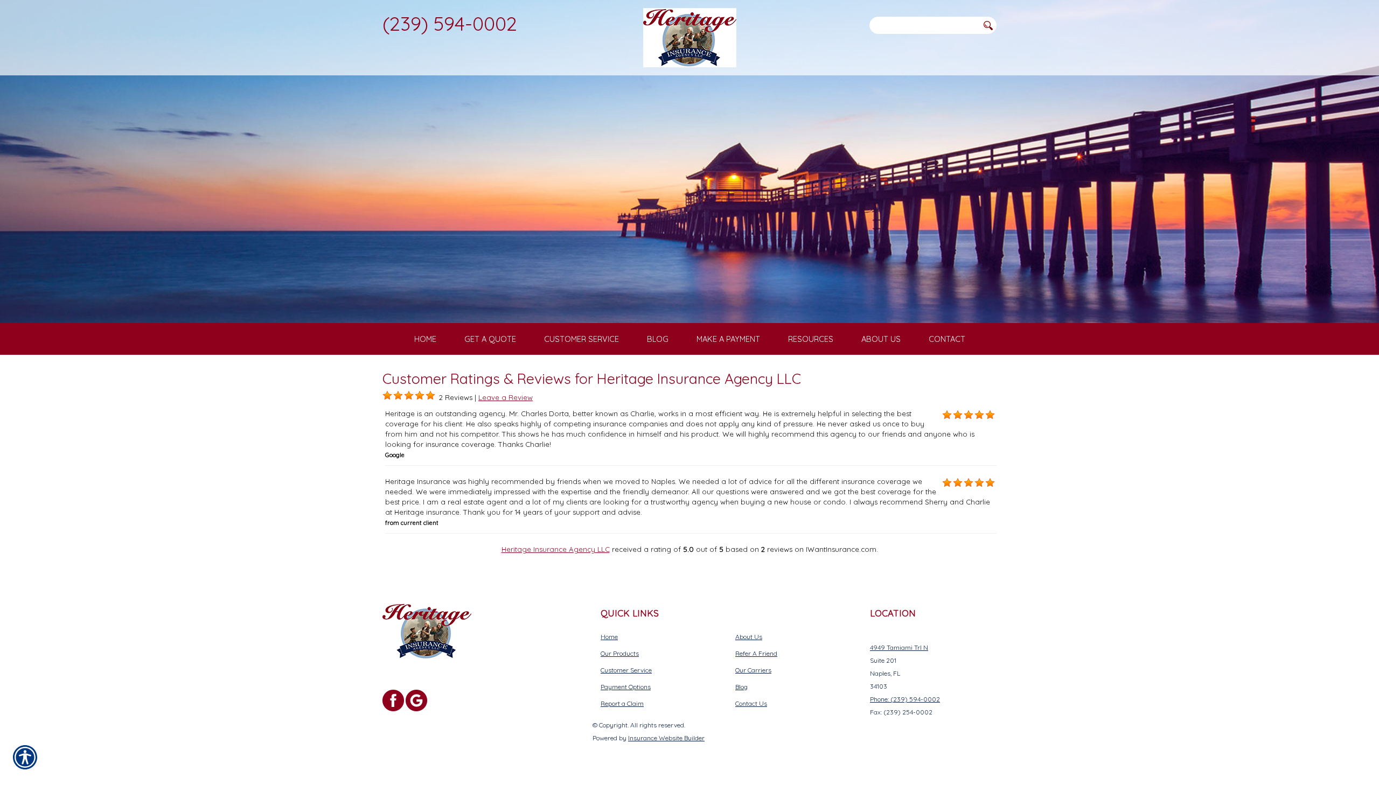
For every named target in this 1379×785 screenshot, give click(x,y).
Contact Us (751, 703)
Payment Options (626, 687)
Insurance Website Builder (666, 738)
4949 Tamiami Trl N (899, 647)
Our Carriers (753, 670)
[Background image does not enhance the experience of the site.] (387, 396)
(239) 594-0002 (449, 23)
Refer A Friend (756, 653)
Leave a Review (505, 397)
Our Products (620, 653)
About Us (748, 637)
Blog (741, 687)
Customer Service (626, 670)
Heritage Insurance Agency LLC (556, 549)
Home (609, 637)
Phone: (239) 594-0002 (905, 699)
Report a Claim (622, 703)
